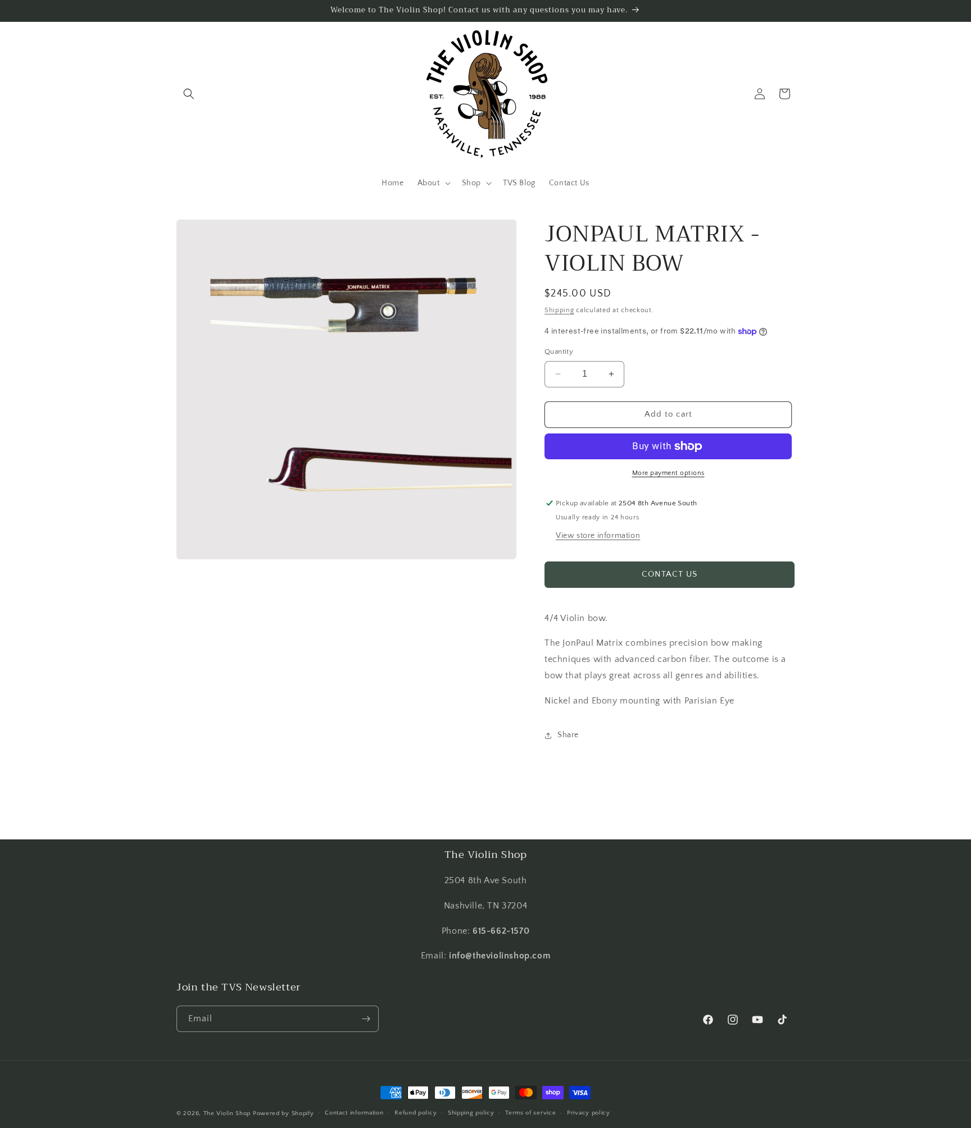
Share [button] (568, 734)
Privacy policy (588, 1112)
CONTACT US (669, 574)
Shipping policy (471, 1112)
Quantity (559, 351)
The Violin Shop (227, 1113)
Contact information (354, 1112)
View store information (598, 535)
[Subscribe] (365, 1019)
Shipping (559, 310)
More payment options (668, 473)
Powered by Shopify (283, 1113)
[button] (188, 93)
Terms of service (530, 1112)
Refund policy (415, 1112)
